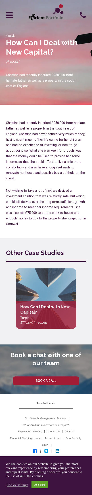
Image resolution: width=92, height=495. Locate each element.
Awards (69, 431)
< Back (10, 35)
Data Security (73, 438)
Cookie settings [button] (17, 485)
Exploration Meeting (30, 431)
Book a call (46, 381)
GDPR (45, 444)
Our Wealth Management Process (45, 418)
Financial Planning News (25, 438)
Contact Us (53, 431)
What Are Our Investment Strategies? (46, 425)
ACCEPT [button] (39, 485)
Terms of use (53, 438)
